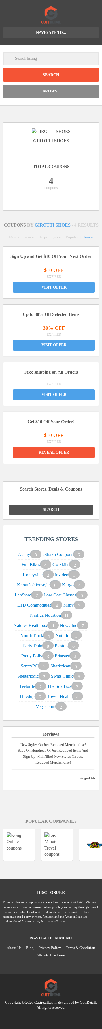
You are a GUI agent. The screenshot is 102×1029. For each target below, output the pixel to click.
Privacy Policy (50, 948)
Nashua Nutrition (45, 615)
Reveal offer (54, 452)
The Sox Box (59, 686)
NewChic (68, 625)
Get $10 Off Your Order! (51, 421)
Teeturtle (27, 686)
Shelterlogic (28, 676)
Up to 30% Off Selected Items (51, 314)
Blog (30, 948)
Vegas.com (45, 706)
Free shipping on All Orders (51, 372)
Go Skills (60, 564)
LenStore (23, 595)
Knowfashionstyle (33, 584)
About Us (14, 948)
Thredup (27, 696)
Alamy (24, 554)
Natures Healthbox (30, 625)
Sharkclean (60, 666)
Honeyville (32, 574)
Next (58, 867)
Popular (72, 237)
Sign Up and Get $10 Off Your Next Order (51, 256)
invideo (61, 574)
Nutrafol (63, 635)
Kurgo (68, 584)
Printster (62, 655)
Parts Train (32, 645)
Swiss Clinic (62, 676)
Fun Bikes (31, 564)
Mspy (68, 605)
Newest (89, 237)
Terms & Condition (80, 948)
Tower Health (59, 696)
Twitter (40, 1017)
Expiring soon (51, 237)
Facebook (61, 1017)
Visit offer (54, 287)
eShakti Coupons (57, 554)
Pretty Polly (31, 655)
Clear (92, 58)
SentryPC (29, 666)
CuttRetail (88, 1002)
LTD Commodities (34, 605)
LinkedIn (51, 1017)
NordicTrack (31, 635)
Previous (44, 867)
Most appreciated (22, 237)
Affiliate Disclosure (51, 955)
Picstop (61, 645)
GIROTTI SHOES (53, 225)
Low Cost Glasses (60, 595)
